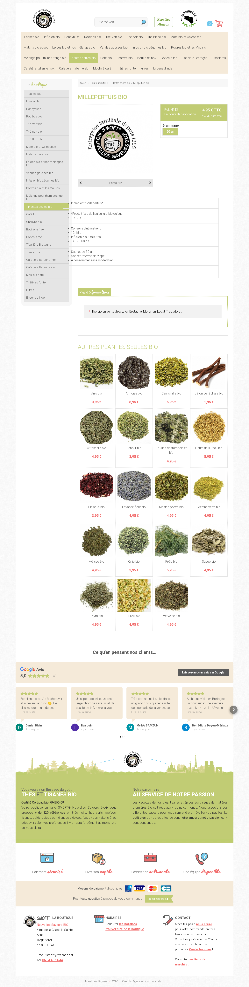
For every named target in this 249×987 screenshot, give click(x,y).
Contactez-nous (200, 949)
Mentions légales (96, 981)
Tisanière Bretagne (194, 58)
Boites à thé (169, 58)
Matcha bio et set (36, 47)
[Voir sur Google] (19, 727)
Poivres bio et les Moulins (188, 47)
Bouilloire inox (146, 58)
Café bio (106, 58)
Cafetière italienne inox (39, 68)
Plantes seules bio (83, 58)
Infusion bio (52, 37)
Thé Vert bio (114, 37)
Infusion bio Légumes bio (149, 47)
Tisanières (219, 58)
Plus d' (94, 291)
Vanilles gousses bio (114, 47)
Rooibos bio (92, 37)
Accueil (83, 83)
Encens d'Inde (162, 68)
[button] (16, 710)
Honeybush (72, 37)
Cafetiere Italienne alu (74, 68)
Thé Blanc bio (156, 37)
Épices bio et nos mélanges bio (73, 47)
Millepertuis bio (141, 83)
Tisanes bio (31, 37)
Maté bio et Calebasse (186, 37)
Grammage (170, 125)
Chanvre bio (125, 58)
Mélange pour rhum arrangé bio (45, 58)
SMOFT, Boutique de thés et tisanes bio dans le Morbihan (43, 18)
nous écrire (204, 924)
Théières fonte (126, 68)
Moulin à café (102, 68)
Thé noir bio (135, 37)
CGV (115, 981)
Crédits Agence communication (143, 981)
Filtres (144, 68)
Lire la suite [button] (28, 712)
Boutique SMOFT (99, 83)
